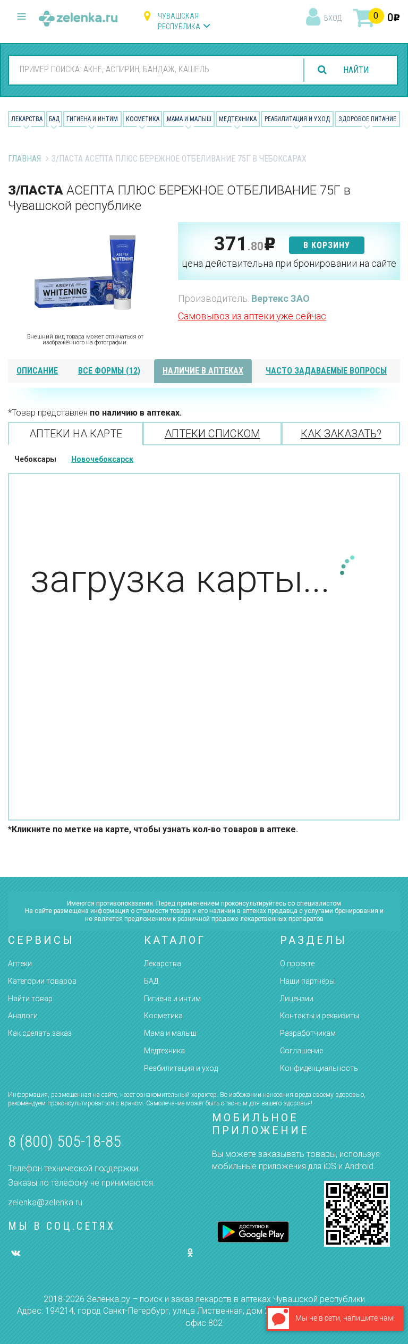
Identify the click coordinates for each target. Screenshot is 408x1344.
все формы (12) (109, 371)
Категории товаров (42, 981)
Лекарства (26, 119)
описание (37, 371)
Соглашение (301, 1050)
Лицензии (296, 998)
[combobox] (153, 69)
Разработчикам (308, 1033)
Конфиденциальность (319, 1068)
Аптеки (20, 963)
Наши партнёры (307, 981)
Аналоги (23, 1015)
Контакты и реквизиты (319, 1015)
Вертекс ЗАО (280, 298)
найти (356, 70)
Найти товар (30, 998)
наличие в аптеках (203, 371)
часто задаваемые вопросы (326, 371)
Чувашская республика (179, 21)
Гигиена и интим (172, 998)
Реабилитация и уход (297, 119)
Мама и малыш (189, 119)
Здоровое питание (367, 119)
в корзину (326, 245)
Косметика (142, 119)
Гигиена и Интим (92, 119)
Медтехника (238, 119)
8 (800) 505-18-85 (64, 1141)
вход (333, 18)
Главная (24, 159)
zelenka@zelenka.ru (45, 1202)
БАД (54, 119)
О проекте (297, 963)
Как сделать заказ (40, 1033)
